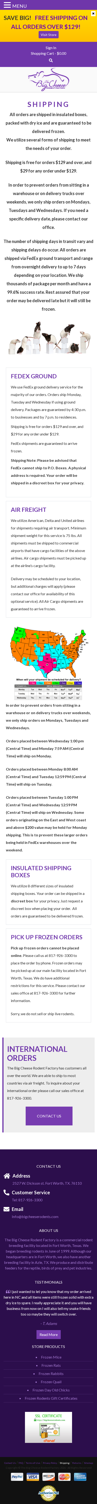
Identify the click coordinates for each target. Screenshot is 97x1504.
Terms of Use (33, 1462)
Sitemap (88, 1462)
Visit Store (49, 35)
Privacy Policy (50, 1462)
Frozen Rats (51, 1365)
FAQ (21, 1462)
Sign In (51, 47)
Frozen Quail (51, 1381)
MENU (19, 6)
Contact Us (49, 1116)
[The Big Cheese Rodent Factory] (48, 79)
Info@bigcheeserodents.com (35, 1216)
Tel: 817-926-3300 (27, 1200)
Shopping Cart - (48, 53)
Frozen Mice (51, 1357)
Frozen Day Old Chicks (51, 1390)
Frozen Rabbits (51, 1373)
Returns (76, 1462)
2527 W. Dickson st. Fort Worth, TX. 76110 (47, 1183)
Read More (49, 1334)
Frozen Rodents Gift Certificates (51, 1398)
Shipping (64, 1462)
